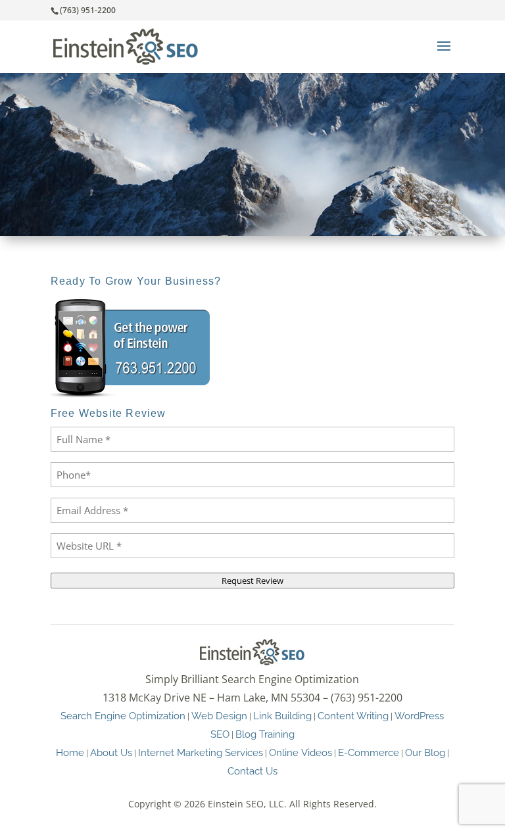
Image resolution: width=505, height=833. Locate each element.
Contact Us (252, 770)
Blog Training (265, 734)
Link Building (282, 715)
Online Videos (300, 752)
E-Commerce (368, 752)
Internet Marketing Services (200, 752)
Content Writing (353, 715)
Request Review (252, 580)
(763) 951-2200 (88, 10)
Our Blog (425, 752)
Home (70, 752)
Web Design (219, 715)
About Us (111, 752)
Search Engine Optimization (122, 715)
